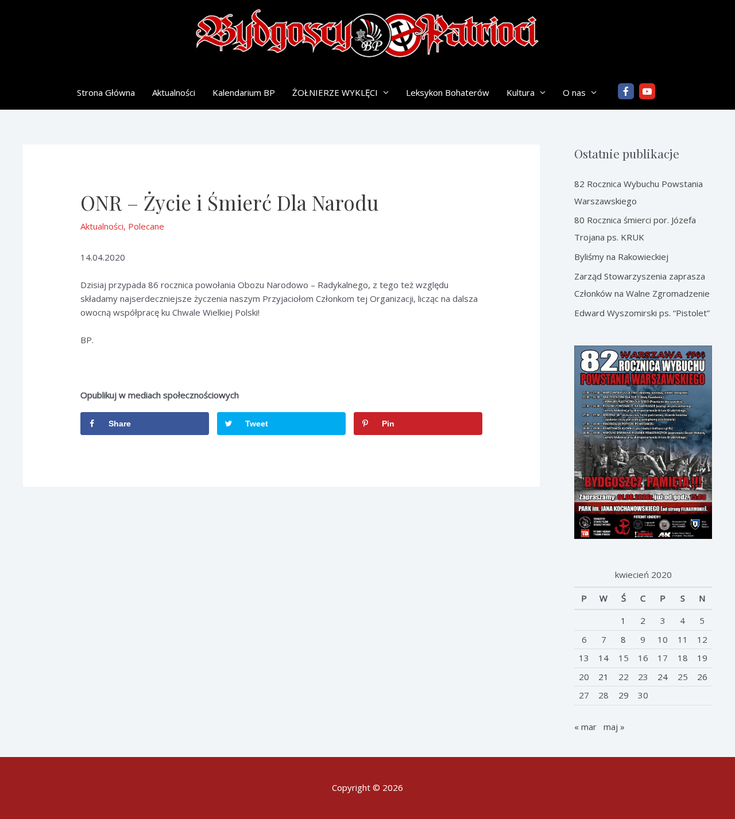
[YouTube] (647, 91)
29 (623, 695)
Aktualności (173, 92)
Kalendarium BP (243, 92)
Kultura (520, 92)
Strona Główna (106, 92)
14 (603, 657)
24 (662, 676)
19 (702, 657)
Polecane (146, 226)
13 (584, 657)
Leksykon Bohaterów (447, 92)
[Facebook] (626, 91)
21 (603, 676)
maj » (614, 726)
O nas (574, 92)
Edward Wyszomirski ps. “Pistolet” (642, 313)
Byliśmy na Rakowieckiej (621, 256)
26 (702, 676)
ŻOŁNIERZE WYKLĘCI (335, 92)
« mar (585, 726)
